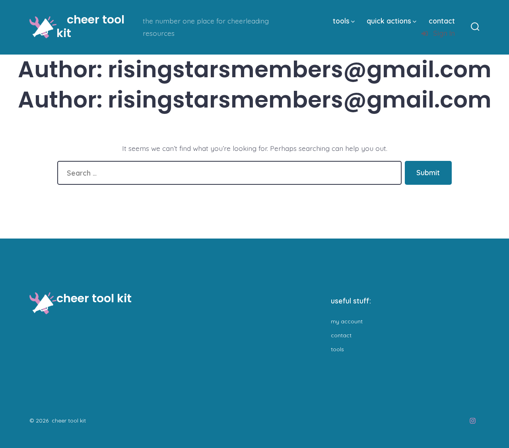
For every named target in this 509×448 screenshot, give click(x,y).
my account (347, 321)
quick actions (389, 20)
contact (442, 20)
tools (341, 20)
